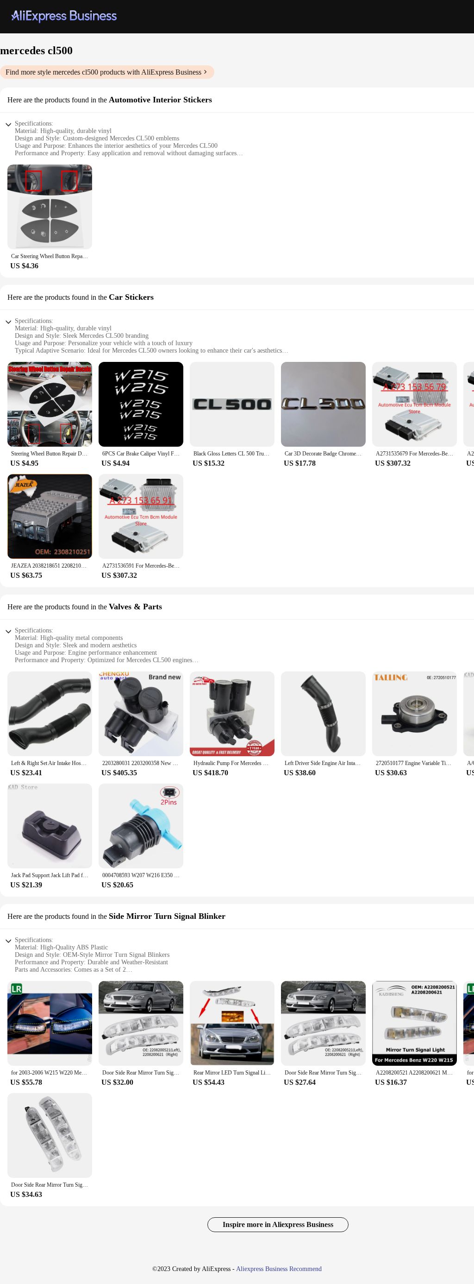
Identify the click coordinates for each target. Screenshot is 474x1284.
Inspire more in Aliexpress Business (278, 1224)
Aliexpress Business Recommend (279, 1268)
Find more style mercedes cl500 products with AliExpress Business (103, 72)
